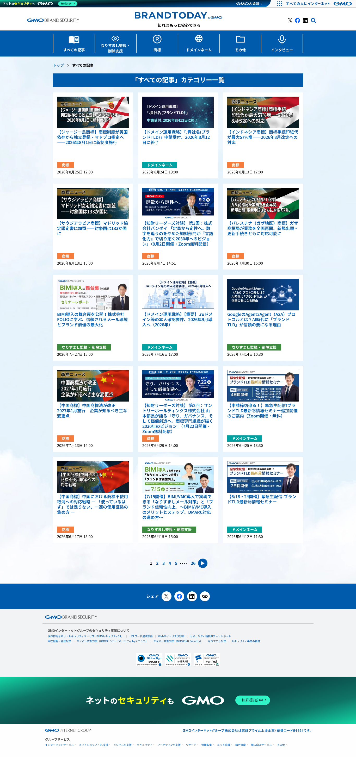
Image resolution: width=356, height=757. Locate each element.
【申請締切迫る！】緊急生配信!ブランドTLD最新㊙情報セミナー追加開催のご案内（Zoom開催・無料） (262, 410)
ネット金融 (223, 745)
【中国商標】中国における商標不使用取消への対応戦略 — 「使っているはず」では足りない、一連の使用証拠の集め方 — (92, 504)
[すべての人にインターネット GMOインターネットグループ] (319, 3)
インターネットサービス (59, 745)
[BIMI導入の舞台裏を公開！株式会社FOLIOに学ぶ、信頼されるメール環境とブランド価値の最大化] (93, 294)
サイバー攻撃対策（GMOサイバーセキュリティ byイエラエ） (112, 641)
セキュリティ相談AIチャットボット (210, 636)
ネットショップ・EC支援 (93, 745)
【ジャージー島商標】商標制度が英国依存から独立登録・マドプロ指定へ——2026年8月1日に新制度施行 (92, 137)
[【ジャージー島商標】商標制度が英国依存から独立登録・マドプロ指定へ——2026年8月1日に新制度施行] (93, 112)
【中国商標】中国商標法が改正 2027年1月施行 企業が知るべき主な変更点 (92, 410)
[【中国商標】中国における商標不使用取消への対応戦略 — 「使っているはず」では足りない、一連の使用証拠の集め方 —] (93, 477)
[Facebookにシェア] (179, 596)
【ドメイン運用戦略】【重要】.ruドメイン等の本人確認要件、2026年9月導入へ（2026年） (177, 319)
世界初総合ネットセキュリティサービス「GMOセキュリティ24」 (86, 636)
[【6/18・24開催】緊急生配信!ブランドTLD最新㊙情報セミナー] (263, 477)
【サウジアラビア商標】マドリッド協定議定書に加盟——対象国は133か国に (92, 228)
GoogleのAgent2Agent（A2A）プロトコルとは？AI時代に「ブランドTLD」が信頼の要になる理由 (261, 319)
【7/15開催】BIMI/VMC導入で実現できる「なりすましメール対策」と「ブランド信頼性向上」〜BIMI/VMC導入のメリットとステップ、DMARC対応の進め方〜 (177, 507)
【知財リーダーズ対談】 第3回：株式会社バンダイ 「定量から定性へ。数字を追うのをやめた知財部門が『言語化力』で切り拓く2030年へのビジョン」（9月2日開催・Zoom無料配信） (177, 234)
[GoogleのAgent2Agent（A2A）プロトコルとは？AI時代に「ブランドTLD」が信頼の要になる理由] (263, 294)
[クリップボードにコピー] (205, 596)
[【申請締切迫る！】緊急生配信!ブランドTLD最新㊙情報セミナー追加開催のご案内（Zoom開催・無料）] (263, 386)
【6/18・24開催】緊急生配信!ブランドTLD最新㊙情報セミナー (261, 499)
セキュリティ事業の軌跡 (246, 641)
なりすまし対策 (217, 641)
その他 (281, 745)
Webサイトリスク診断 (171, 636)
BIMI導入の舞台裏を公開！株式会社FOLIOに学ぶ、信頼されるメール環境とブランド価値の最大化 (92, 319)
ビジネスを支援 (122, 745)
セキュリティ (144, 745)
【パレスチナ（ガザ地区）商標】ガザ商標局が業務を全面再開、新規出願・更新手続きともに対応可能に (262, 228)
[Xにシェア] (166, 596)
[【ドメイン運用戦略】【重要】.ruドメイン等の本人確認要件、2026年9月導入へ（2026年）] (178, 294)
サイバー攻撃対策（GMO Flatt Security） (178, 641)
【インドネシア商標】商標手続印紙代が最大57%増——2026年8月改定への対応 (262, 137)
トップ (58, 65)
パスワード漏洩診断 (141, 636)
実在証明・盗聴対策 (59, 641)
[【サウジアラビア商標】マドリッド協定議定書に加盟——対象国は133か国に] (93, 203)
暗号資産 (240, 745)
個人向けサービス (261, 745)
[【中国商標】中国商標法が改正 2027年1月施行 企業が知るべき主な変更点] (93, 386)
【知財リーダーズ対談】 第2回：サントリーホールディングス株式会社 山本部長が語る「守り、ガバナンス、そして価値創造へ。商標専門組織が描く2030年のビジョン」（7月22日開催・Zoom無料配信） (177, 418)
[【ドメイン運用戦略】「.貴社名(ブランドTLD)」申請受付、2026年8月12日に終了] (178, 112)
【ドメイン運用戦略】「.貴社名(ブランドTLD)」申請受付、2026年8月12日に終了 (176, 137)
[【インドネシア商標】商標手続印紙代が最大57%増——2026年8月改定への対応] (263, 112)
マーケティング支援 (169, 745)
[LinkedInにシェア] (192, 596)
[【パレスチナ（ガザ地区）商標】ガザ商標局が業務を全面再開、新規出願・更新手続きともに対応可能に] (263, 203)
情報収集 (206, 745)
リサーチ (191, 745)
